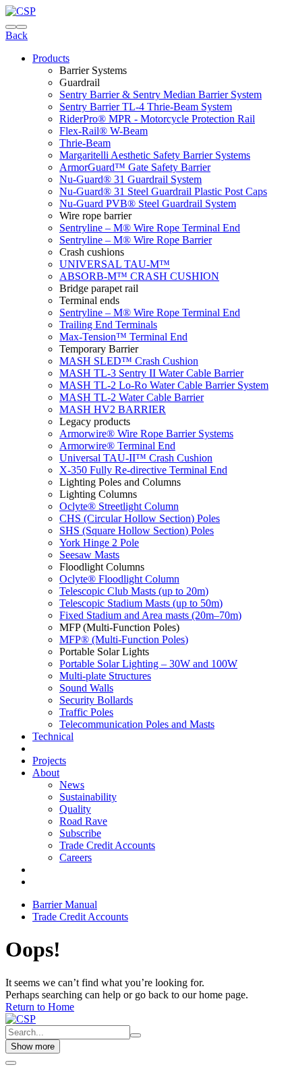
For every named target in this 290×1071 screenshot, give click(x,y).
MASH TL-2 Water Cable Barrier (131, 397)
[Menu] (21, 27)
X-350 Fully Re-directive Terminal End (143, 470)
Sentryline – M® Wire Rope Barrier (135, 240)
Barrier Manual (64, 904)
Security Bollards (96, 700)
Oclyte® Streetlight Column (119, 506)
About (45, 772)
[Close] (135, 1035)
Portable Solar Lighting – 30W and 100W (148, 663)
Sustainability (88, 797)
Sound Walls (86, 688)
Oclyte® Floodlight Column (119, 579)
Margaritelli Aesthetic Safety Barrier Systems (154, 155)
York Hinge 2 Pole (99, 542)
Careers (75, 857)
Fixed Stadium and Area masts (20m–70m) (150, 615)
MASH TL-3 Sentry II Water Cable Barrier (151, 373)
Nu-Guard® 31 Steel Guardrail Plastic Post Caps (163, 191)
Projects (49, 760)
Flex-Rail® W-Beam (103, 131)
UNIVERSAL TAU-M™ (114, 264)
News (71, 784)
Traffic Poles (86, 712)
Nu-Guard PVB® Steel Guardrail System (147, 203)
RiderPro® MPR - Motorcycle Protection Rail (157, 118)
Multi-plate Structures (105, 675)
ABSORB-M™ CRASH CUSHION (139, 276)
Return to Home (39, 1006)
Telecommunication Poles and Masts (136, 724)
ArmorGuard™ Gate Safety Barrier (134, 167)
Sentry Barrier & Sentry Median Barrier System (160, 94)
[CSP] (20, 11)
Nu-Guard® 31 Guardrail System (130, 179)
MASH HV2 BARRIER (112, 409)
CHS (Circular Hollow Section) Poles (139, 518)
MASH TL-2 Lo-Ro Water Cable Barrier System (163, 385)
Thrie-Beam (85, 143)
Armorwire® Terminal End (117, 445)
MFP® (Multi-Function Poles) (123, 639)
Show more (33, 1046)
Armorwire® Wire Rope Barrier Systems (146, 433)
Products (50, 58)
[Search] (10, 27)
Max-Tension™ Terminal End (123, 336)
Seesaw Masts (89, 554)
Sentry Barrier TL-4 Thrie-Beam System (145, 106)
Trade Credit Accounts (107, 845)
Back (16, 35)
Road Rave (83, 821)
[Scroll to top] (10, 1063)
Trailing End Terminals (108, 324)
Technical (53, 736)
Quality (75, 809)
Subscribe (80, 833)
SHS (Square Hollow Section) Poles (136, 530)
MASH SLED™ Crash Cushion (128, 361)
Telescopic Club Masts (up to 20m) (133, 591)
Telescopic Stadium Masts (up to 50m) (141, 603)
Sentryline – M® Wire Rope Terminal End (149, 227)
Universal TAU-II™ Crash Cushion (135, 458)
